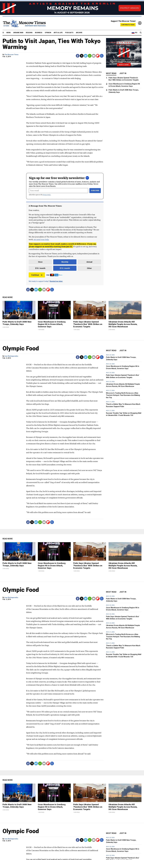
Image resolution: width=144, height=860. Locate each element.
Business (38, 33)
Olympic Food (21, 348)
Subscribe (95, 190)
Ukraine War (18, 33)
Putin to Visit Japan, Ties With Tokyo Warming (52, 44)
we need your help (41, 239)
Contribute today (128, 24)
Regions (29, 33)
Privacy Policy (47, 194)
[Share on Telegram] (85, 56)
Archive (79, 33)
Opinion (48, 33)
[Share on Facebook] (77, 56)
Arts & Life (58, 33)
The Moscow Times (11, 54)
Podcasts (69, 33)
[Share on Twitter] (81, 56)
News (8, 33)
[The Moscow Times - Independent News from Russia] (24, 23)
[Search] (140, 32)
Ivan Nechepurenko (11, 356)
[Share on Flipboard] (98, 56)
